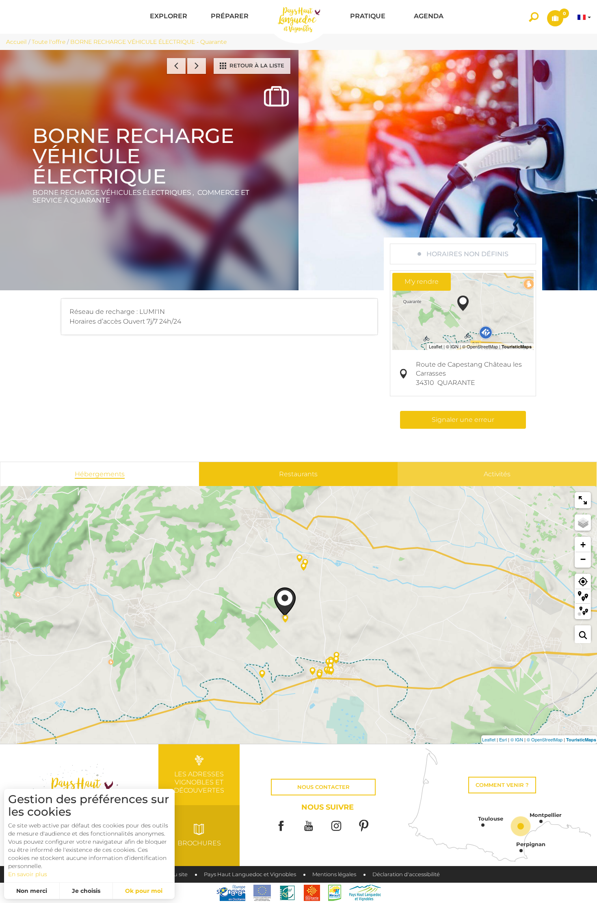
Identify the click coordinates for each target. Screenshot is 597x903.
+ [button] (583, 545)
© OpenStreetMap (544, 739)
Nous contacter (323, 787)
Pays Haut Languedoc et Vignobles (250, 874)
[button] (168, 17)
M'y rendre (421, 281)
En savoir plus (27, 874)
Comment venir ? (502, 785)
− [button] (583, 559)
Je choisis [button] (86, 890)
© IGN (516, 739)
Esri (503, 739)
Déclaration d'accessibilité (406, 874)
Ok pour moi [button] (143, 890)
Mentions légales (334, 874)
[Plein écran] (582, 500)
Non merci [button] (31, 890)
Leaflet (488, 739)
